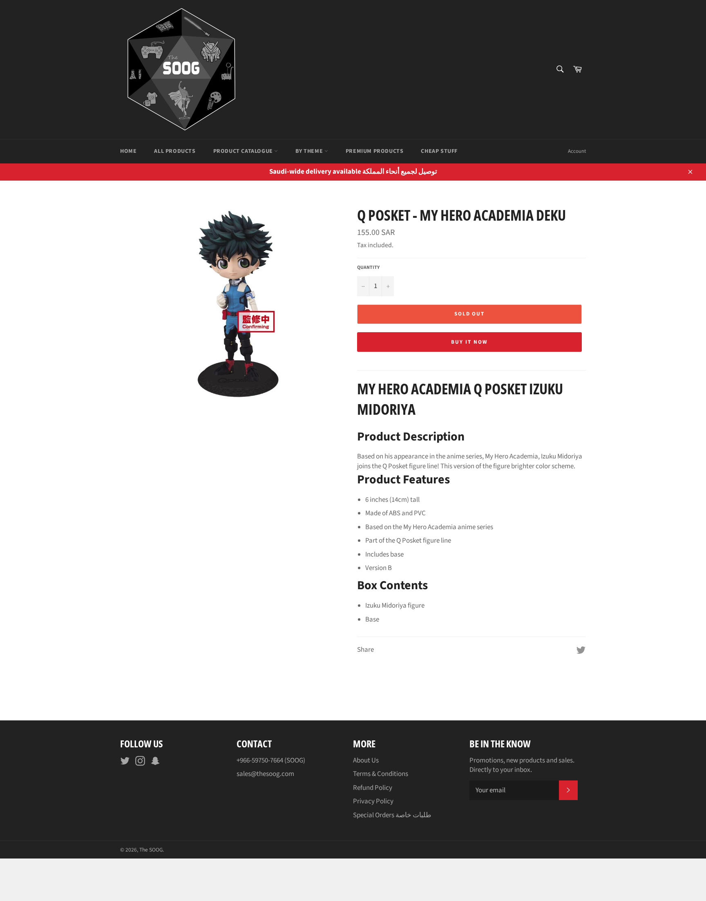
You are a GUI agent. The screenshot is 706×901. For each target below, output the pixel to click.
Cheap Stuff (439, 151)
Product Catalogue (244, 151)
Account (577, 151)
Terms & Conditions (380, 774)
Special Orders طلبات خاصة (392, 815)
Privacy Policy (373, 801)
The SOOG (151, 850)
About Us (366, 760)
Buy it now (469, 342)
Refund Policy (372, 788)
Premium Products (375, 151)
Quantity (368, 267)
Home (128, 151)
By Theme (309, 151)
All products (174, 151)
